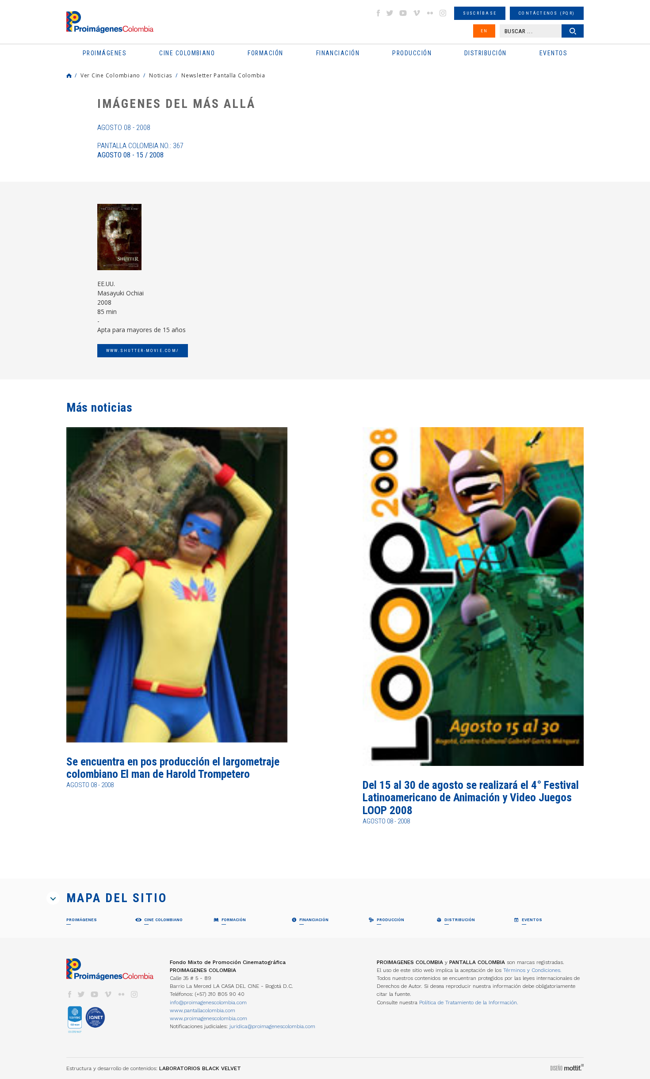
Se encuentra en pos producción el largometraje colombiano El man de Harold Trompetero (172, 768)
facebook (378, 13)
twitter (390, 13)
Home (69, 75)
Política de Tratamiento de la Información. (468, 1002)
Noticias (160, 75)
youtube (403, 13)
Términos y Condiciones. (532, 970)
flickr (429, 13)
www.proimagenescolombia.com (208, 1018)
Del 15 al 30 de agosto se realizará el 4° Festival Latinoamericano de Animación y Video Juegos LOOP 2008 (471, 798)
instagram (443, 13)
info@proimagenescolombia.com (208, 1002)
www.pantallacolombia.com (202, 1010)
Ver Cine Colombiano (110, 75)
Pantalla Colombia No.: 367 (140, 150)
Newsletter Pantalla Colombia (223, 75)
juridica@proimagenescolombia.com (272, 1026)
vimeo (416, 13)
